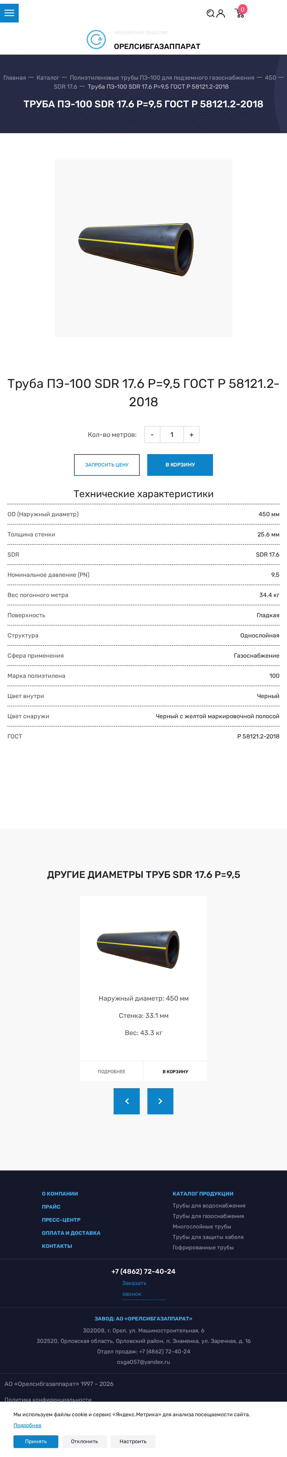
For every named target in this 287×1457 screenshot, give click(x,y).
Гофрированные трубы (203, 1247)
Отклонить (84, 1441)
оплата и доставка (71, 1233)
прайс (51, 1207)
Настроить (133, 1441)
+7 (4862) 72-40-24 (164, 1351)
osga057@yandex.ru (143, 1362)
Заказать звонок (134, 1288)
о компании (60, 1194)
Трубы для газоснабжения (208, 1216)
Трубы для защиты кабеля (208, 1237)
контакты (57, 1246)
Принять (36, 1441)
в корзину (180, 465)
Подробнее (27, 1425)
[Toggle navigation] (9, 13)
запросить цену (107, 465)
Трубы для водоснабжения (209, 1205)
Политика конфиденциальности (48, 1399)
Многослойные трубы (202, 1226)
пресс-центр (61, 1220)
